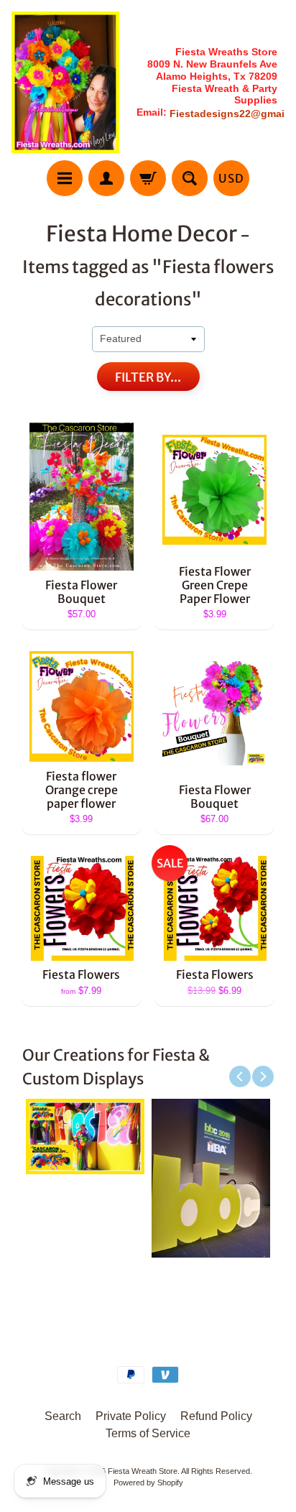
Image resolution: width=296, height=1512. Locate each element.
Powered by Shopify (148, 1482)
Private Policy (131, 1416)
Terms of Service (148, 1433)
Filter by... (148, 377)
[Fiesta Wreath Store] (65, 82)
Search (63, 1416)
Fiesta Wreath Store (142, 1471)
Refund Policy (216, 1416)
